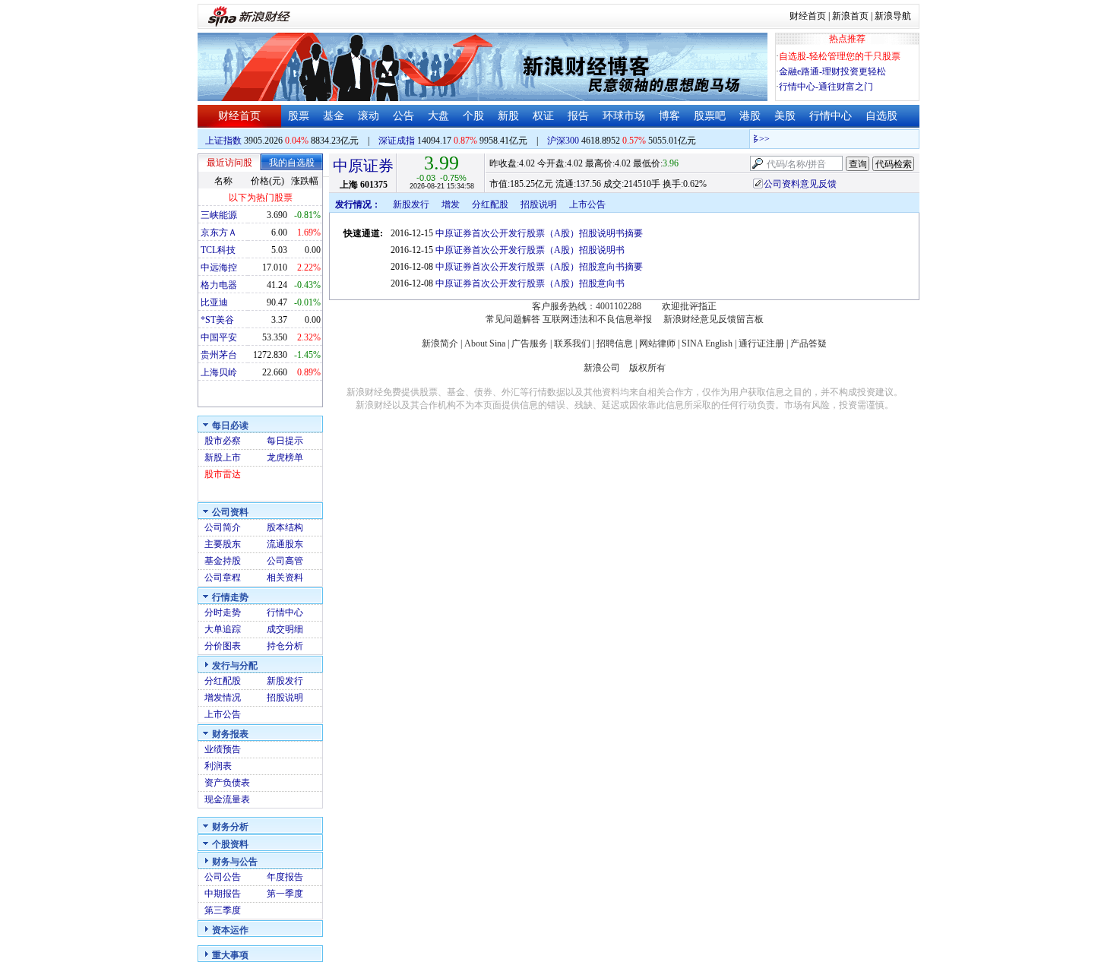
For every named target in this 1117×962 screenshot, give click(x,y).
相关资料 (285, 577)
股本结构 (285, 527)
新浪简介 (440, 343)
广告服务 (529, 343)
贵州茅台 (219, 355)
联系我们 (572, 343)
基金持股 (222, 560)
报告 (578, 116)
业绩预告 (222, 749)
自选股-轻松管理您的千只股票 (839, 56)
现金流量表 (227, 799)
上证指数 (223, 140)
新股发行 (285, 681)
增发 (450, 204)
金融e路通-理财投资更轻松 (832, 71)
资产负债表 (227, 782)
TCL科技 (218, 250)
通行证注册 (761, 343)
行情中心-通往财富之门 (826, 86)
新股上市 (222, 457)
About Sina (484, 343)
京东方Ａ (219, 232)
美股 (785, 116)
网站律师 (657, 343)
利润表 (218, 766)
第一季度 (285, 893)
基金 (333, 116)
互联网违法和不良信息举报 (597, 319)
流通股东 (285, 544)
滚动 (368, 116)
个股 (473, 116)
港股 (750, 116)
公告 (403, 116)
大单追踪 (222, 629)
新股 (508, 116)
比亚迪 (214, 302)
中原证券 (363, 165)
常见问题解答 (513, 319)
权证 (543, 116)
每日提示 (285, 440)
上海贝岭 (219, 372)
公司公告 (222, 877)
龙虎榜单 (285, 457)
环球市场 (624, 116)
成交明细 (285, 629)
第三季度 (222, 910)
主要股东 (222, 544)
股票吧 (710, 116)
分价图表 (222, 646)
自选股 (881, 116)
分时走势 (222, 612)
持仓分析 (285, 646)
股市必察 (222, 440)
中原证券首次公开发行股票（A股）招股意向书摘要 (539, 266)
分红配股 (222, 681)
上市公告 (222, 714)
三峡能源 (219, 215)
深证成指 (396, 140)
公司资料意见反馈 (800, 184)
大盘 (438, 116)
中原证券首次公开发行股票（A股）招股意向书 (530, 283)
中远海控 (219, 267)
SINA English (707, 343)
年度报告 (285, 877)
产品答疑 (808, 343)
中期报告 (222, 893)
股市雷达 (222, 474)
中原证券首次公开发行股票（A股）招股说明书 (530, 250)
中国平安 (219, 337)
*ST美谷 (217, 320)
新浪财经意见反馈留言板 (713, 319)
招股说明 (285, 697)
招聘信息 (614, 343)
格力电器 (219, 285)
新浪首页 (850, 16)
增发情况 (222, 697)
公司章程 (222, 577)
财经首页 (807, 16)
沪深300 (563, 140)
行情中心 (830, 116)
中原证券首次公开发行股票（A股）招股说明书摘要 (539, 233)
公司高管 (285, 560)
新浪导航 (893, 16)
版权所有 (647, 367)
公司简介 (222, 527)
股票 (298, 116)
